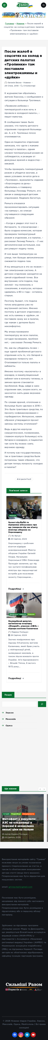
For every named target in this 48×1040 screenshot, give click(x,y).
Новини (21, 24)
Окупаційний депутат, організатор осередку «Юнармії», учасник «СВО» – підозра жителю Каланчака (23, 625)
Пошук (8, 695)
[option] (24, 818)
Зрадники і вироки (17, 614)
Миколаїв (11, 719)
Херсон (9, 713)
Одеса (9, 725)
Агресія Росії (24, 479)
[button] (40, 789)
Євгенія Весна (14, 83)
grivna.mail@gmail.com (20, 887)
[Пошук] (42, 704)
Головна (9, 24)
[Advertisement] (24, 757)
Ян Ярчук (15, 536)
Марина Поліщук (19, 632)
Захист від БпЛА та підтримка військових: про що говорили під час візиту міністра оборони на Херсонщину (23, 527)
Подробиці (15, 588)
